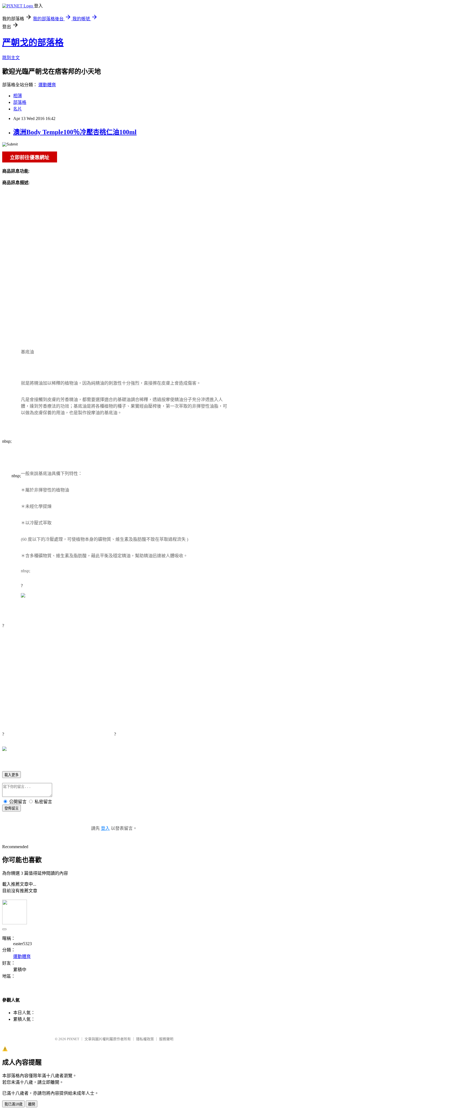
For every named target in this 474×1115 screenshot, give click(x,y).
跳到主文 (11, 57)
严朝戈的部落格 (33, 42)
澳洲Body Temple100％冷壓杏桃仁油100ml (75, 132)
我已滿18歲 (13, 1104)
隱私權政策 (145, 1039)
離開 (31, 1104)
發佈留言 (11, 808)
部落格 (19, 102)
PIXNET (73, 1039)
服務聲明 (166, 1039)
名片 (17, 109)
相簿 (17, 95)
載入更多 (11, 775)
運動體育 (47, 84)
